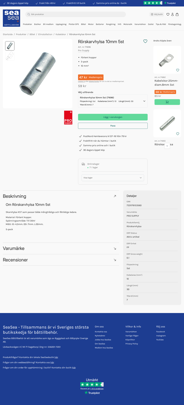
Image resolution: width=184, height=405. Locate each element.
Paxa (112, 125)
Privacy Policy (131, 343)
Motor (91, 24)
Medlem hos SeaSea (104, 348)
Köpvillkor (130, 339)
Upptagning (61, 24)
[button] (61, 196)
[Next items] (167, 146)
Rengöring (110, 24)
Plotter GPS (74, 24)
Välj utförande (85, 92)
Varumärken (140, 24)
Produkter (27, 24)
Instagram (161, 335)
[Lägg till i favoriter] (177, 70)
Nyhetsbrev (100, 335)
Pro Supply (83, 50)
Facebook (160, 331)
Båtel (83, 24)
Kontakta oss (101, 331)
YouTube (160, 339)
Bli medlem (48, 24)
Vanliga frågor (131, 335)
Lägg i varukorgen (112, 117)
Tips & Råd (161, 24)
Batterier (100, 24)
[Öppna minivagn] (177, 14)
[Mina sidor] (172, 14)
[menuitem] (27, 24)
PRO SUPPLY (133, 215)
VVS (119, 24)
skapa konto (94, 81)
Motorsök (127, 24)
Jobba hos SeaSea (103, 339)
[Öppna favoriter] (168, 14)
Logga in (81, 81)
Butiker (37, 24)
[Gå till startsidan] (11, 18)
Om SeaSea (100, 343)
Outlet (151, 24)
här (56, 357)
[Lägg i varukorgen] (167, 102)
